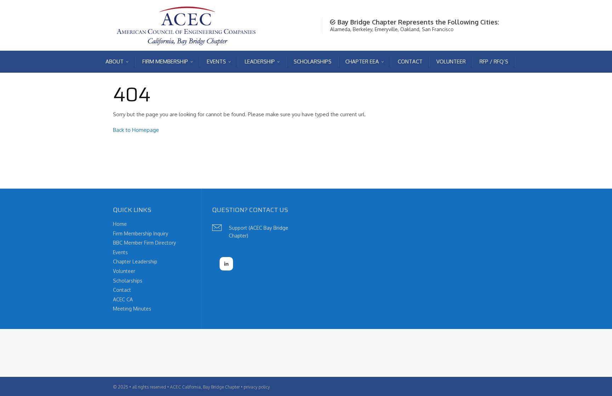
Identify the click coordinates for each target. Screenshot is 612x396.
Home (120, 224)
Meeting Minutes (132, 309)
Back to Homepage (136, 130)
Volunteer (124, 271)
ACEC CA (123, 299)
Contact (122, 290)
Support (238, 228)
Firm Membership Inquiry (140, 233)
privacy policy (257, 387)
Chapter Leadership (135, 261)
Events (120, 252)
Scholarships (127, 281)
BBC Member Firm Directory (144, 243)
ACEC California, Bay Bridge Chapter (205, 387)
